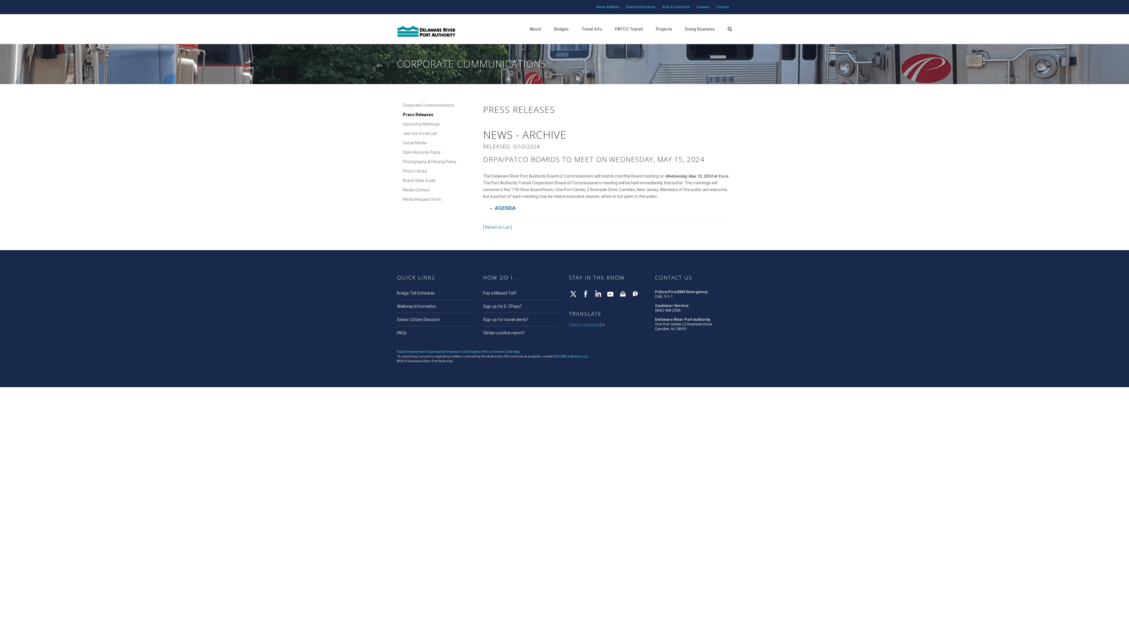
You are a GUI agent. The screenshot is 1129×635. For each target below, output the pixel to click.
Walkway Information (416, 306)
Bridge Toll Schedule (416, 293)
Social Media (414, 143)
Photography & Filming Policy (429, 161)
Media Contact (416, 190)
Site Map (513, 352)
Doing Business (700, 29)
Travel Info (592, 29)
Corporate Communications (428, 105)
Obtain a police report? (504, 332)
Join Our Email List (420, 133)
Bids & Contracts (676, 7)
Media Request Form (422, 199)
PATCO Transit (629, 29)
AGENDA (505, 208)
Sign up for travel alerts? (505, 319)
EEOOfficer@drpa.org (571, 356)
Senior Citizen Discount (418, 319)
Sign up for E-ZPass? (502, 306)
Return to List (497, 227)
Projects (664, 29)
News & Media (608, 7)
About (535, 29)
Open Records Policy (422, 152)
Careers (703, 7)
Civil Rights (471, 352)
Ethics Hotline (493, 352)
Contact (722, 7)
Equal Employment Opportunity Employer (428, 352)
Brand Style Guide (419, 180)
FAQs (402, 332)
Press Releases (418, 114)
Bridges (561, 29)
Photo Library (415, 171)
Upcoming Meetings (421, 124)
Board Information (641, 7)
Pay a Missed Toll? (500, 293)
